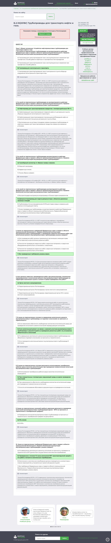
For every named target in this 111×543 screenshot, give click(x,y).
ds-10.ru (87, 66)
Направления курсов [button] (63, 3)
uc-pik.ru (88, 60)
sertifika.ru (87, 59)
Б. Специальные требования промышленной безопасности (39, 8)
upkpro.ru (88, 62)
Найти (51, 16)
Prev (18, 515)
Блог (76, 3)
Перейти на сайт (87, 80)
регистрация (88, 39)
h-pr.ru (88, 68)
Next (92, 515)
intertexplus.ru (87, 71)
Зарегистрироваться (91, 4)
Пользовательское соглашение (88, 538)
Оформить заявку (45, 34)
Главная (50, 3)
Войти (95, 2)
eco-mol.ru (87, 70)
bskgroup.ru (88, 64)
